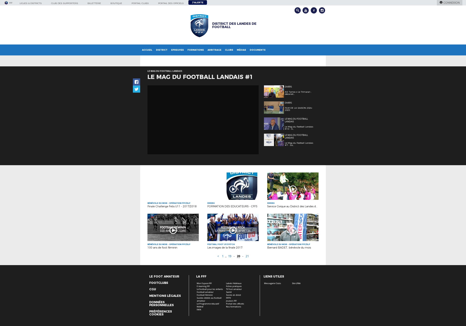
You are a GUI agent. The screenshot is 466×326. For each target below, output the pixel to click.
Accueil (147, 49)
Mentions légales (165, 295)
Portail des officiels (171, 3)
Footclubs (158, 283)
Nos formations (233, 307)
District (161, 49)
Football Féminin (205, 295)
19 (229, 256)
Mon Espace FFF (204, 283)
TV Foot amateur (234, 289)
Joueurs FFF (231, 301)
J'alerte (197, 2)
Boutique (116, 3)
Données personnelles (161, 304)
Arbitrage (214, 49)
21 (247, 256)
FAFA (199, 309)
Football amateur (205, 292)
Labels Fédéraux (234, 283)
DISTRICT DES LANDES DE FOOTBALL (234, 25)
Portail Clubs (140, 3)
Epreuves (177, 49)
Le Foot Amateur (164, 276)
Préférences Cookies (160, 313)
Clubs (229, 49)
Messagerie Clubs (272, 283)
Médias (241, 49)
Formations (195, 49)
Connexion (451, 2)
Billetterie (94, 3)
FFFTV (228, 298)
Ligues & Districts (31, 3)
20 (238, 256)
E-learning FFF (203, 286)
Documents (258, 49)
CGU (152, 289)
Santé (229, 292)
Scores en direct (233, 295)
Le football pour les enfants (210, 289)
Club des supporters (64, 3)
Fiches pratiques (234, 286)
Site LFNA (296, 283)
